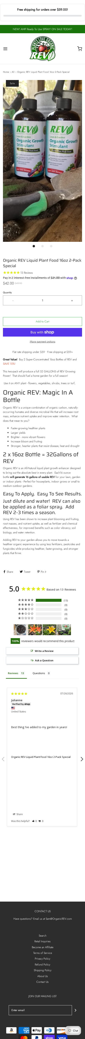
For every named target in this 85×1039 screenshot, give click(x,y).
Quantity (7, 292)
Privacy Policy (42, 959)
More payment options (42, 341)
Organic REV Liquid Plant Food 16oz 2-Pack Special (41, 757)
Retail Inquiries (42, 941)
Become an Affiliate (42, 947)
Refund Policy (42, 964)
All (13, 72)
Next (82, 757)
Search (42, 936)
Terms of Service (42, 953)
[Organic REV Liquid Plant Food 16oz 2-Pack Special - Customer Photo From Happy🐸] (64, 629)
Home (6, 72)
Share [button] (19, 814)
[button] (42, 161)
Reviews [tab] (13, 673)
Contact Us (42, 982)
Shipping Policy (42, 970)
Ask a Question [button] (44, 660)
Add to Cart (42, 321)
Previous (3, 757)
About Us (42, 976)
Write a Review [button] (44, 651)
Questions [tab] (39, 673)
